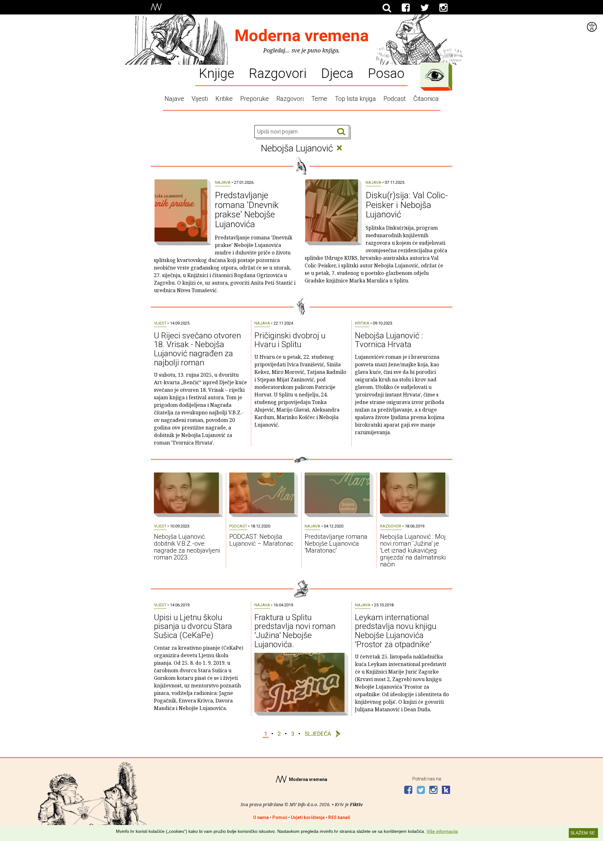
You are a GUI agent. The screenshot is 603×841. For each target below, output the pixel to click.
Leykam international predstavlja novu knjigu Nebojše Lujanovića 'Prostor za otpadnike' (395, 631)
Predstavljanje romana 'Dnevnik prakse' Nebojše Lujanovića (247, 209)
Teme (319, 98)
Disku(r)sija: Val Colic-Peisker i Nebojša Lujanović (407, 205)
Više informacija (442, 831)
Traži (341, 131)
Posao (386, 73)
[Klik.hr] (446, 790)
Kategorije (434, 75)
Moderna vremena (302, 35)
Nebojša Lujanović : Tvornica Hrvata (389, 340)
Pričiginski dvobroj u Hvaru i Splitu (289, 340)
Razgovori (278, 73)
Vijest (160, 323)
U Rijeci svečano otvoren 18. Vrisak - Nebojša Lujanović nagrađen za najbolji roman (197, 349)
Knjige (216, 73)
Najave (174, 98)
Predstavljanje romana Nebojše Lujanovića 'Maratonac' (336, 543)
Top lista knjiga (355, 98)
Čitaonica (426, 98)
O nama (261, 817)
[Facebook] (406, 7)
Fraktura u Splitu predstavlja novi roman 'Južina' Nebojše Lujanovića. (294, 631)
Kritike (224, 98)
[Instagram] (443, 7)
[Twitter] (425, 7)
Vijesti (200, 98)
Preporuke (254, 98)
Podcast (394, 98)
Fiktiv (356, 804)
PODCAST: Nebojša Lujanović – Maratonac (261, 540)
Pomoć (279, 817)
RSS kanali (339, 817)
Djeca (337, 73)
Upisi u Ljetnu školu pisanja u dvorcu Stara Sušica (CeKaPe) (193, 626)
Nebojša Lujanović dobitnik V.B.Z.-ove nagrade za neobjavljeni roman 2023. (187, 547)
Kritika (362, 323)
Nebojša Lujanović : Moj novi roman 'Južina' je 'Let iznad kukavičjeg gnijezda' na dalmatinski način (413, 550)
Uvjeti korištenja (308, 817)
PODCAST (238, 526)
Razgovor (390, 526)
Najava (223, 182)
